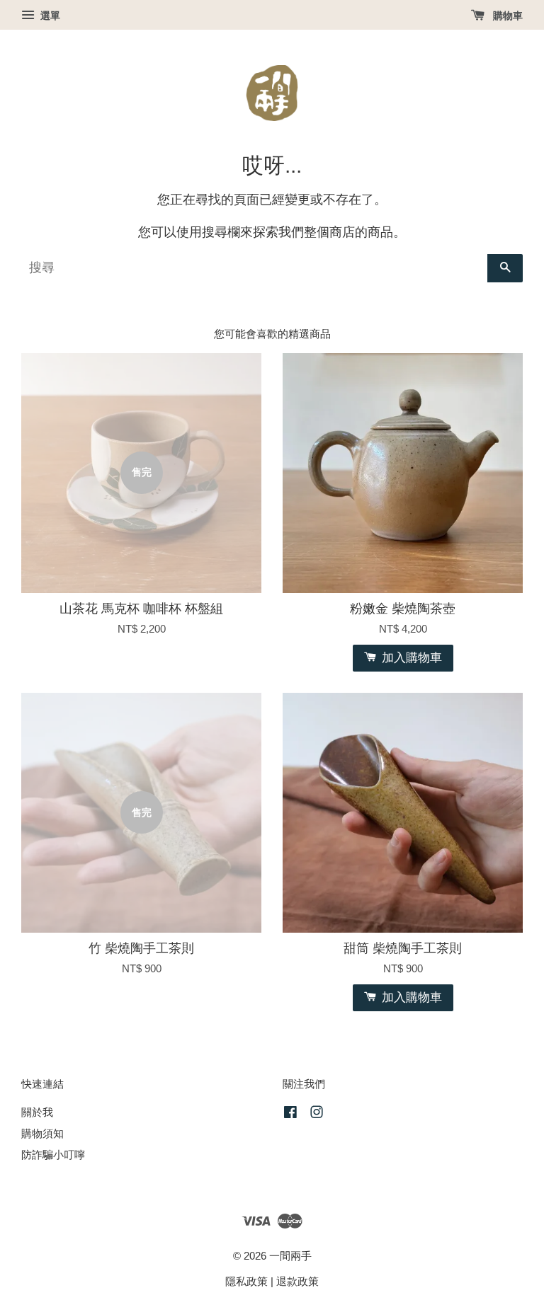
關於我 (37, 1112)
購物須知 (42, 1133)
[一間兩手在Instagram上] (316, 1114)
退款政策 (297, 1281)
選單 (49, 15)
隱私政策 (246, 1281)
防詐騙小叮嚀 (53, 1155)
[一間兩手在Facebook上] (290, 1114)
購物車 (506, 15)
